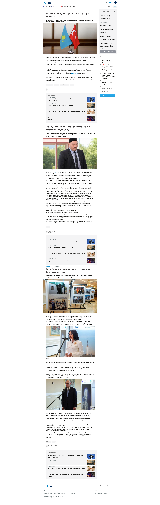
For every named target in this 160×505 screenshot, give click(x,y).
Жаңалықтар (62, 2)
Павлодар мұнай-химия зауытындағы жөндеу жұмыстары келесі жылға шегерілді (106, 46)
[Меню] (115, 2)
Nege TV (98, 2)
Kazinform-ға (74, 73)
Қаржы (83, 2)
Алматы (109, 6)
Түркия (71, 84)
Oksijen (55, 172)
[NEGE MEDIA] (47, 2)
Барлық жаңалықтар (108, 51)
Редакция (73, 493)
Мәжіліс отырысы (64, 84)
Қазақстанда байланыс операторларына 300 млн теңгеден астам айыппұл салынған (106, 17)
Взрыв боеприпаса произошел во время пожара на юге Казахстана (108, 82)
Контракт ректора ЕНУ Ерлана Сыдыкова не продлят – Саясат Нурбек (108, 60)
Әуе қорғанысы (49, 84)
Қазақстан (57, 84)
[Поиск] (106, 2)
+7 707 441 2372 (98, 498)
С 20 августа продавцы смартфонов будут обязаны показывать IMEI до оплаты (108, 76)
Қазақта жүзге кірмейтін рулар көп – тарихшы (106, 24)
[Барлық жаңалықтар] (115, 11)
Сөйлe (76, 2)
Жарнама (73, 498)
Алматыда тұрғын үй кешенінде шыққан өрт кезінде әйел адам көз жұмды (107, 38)
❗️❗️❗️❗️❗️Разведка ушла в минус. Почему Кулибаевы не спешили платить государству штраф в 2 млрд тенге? (107, 67)
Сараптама (90, 2)
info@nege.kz (98, 495)
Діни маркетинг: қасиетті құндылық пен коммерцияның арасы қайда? (107, 31)
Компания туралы (74, 495)
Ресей (53, 441)
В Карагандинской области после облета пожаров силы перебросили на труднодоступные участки (108, 89)
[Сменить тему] (110, 2)
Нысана (70, 2)
